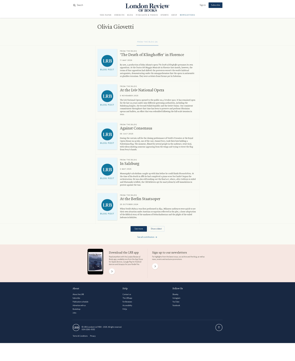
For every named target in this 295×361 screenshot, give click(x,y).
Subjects (119, 15)
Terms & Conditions (80, 336)
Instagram (176, 298)
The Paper (106, 15)
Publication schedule (80, 302)
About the (78, 294)
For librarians (127, 302)
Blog (130, 15)
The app (127, 298)
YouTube (176, 302)
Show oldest (156, 229)
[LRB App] (95, 262)
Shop (174, 15)
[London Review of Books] (76, 327)
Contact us (126, 294)
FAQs (124, 309)
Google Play (127, 262)
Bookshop (76, 309)
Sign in (203, 5)
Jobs (74, 313)
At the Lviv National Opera (142, 90)
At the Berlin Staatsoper (140, 199)
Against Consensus (136, 128)
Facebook (176, 305)
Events (165, 15)
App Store (139, 259)
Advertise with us (79, 305)
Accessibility (127, 305)
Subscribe (215, 5)
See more (138, 229)
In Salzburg (129, 164)
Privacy (93, 336)
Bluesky (175, 294)
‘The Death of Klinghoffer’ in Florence (152, 55)
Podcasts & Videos (147, 15)
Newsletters (187, 15)
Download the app (124, 252)
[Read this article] (107, 62)
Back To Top (218, 327)
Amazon (121, 264)
